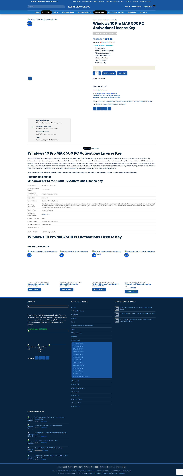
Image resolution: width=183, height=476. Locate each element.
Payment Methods (87, 1)
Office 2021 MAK (78, 354)
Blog (95, 1)
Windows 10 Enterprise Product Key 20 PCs (105, 284)
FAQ (122, 1)
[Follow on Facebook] (152, 1)
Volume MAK (99, 12)
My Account (73, 470)
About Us (101, 1)
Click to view (46, 214)
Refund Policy (91, 470)
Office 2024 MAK (78, 357)
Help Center (76, 1)
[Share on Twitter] (98, 108)
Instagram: (96, 97)
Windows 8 (75, 395)
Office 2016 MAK (78, 349)
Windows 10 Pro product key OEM (38, 284)
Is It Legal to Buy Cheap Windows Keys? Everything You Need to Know (137, 320)
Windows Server (67, 12)
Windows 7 (75, 392)
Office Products (84, 12)
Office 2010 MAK (78, 343)
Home (37, 12)
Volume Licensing (145, 1)
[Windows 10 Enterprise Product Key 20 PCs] (107, 265)
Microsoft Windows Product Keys (109, 101)
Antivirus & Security (116, 12)
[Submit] (63, 6)
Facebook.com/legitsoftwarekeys (110, 95)
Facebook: (96, 95)
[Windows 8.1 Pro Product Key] (75, 265)
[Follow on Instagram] (154, 1)
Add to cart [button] (34, 289)
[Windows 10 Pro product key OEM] (43, 265)
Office (55, 12)
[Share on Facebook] (94, 108)
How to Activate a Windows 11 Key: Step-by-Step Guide (136, 308)
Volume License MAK (118, 473)
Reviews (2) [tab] (95, 148)
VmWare (143, 12)
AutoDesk (74, 315)
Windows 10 (130, 101)
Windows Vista (76, 403)
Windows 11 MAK (78, 368)
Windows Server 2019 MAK (81, 376)
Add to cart (109, 73)
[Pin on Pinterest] (105, 108)
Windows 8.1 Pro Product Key (69, 284)
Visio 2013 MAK (77, 360)
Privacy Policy (82, 470)
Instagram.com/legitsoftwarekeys (110, 97)
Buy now (122, 73)
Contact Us (128, 1)
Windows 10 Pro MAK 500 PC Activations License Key (111, 104)
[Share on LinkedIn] (109, 108)
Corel (73, 322)
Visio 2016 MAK (78, 362)
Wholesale (132, 12)
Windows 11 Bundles (77, 388)
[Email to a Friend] (102, 108)
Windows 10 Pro (148, 101)
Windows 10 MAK (112, 20)
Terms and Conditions (112, 1)
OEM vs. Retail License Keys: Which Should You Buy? (137, 313)
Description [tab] (87, 148)
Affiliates (135, 1)
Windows (45, 12)
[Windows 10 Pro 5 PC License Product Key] (140, 265)
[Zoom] (30, 78)
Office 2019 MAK (78, 351)
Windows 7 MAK (78, 371)
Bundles (73, 318)
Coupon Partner (115, 470)
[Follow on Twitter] (43, 357)
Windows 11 (75, 384)
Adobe (73, 307)
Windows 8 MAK (78, 374)
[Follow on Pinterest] (47, 357)
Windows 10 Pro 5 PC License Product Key (138, 284)
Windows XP (75, 406)
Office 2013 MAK (78, 346)
